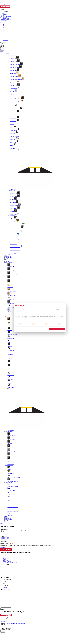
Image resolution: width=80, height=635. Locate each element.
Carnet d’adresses (3, 17)
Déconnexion (2, 22)
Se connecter (3, 42)
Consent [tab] (22, 309)
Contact (6, 258)
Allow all (57, 328)
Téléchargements (8, 256)
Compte (1, 523)
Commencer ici (5, 40)
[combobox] (5, 47)
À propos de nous (8, 257)
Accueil (7, 53)
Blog (4, 4)
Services (6, 255)
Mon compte (2, 13)
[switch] (33, 324)
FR (3, 24)
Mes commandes (3, 14)
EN (3, 25)
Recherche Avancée (4, 48)
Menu (1, 51)
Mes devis (2, 15)
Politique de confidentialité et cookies (10, 562)
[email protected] (6, 574)
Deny (23, 328)
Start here (11, 543)
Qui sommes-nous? (6, 37)
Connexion (2, 27)
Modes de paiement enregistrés (6, 19)
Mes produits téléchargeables (5, 16)
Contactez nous (5, 39)
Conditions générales (7, 561)
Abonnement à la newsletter (5, 21)
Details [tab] (40, 309)
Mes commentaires (3, 20)
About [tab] (57, 309)
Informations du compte (4, 18)
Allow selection (40, 328)
